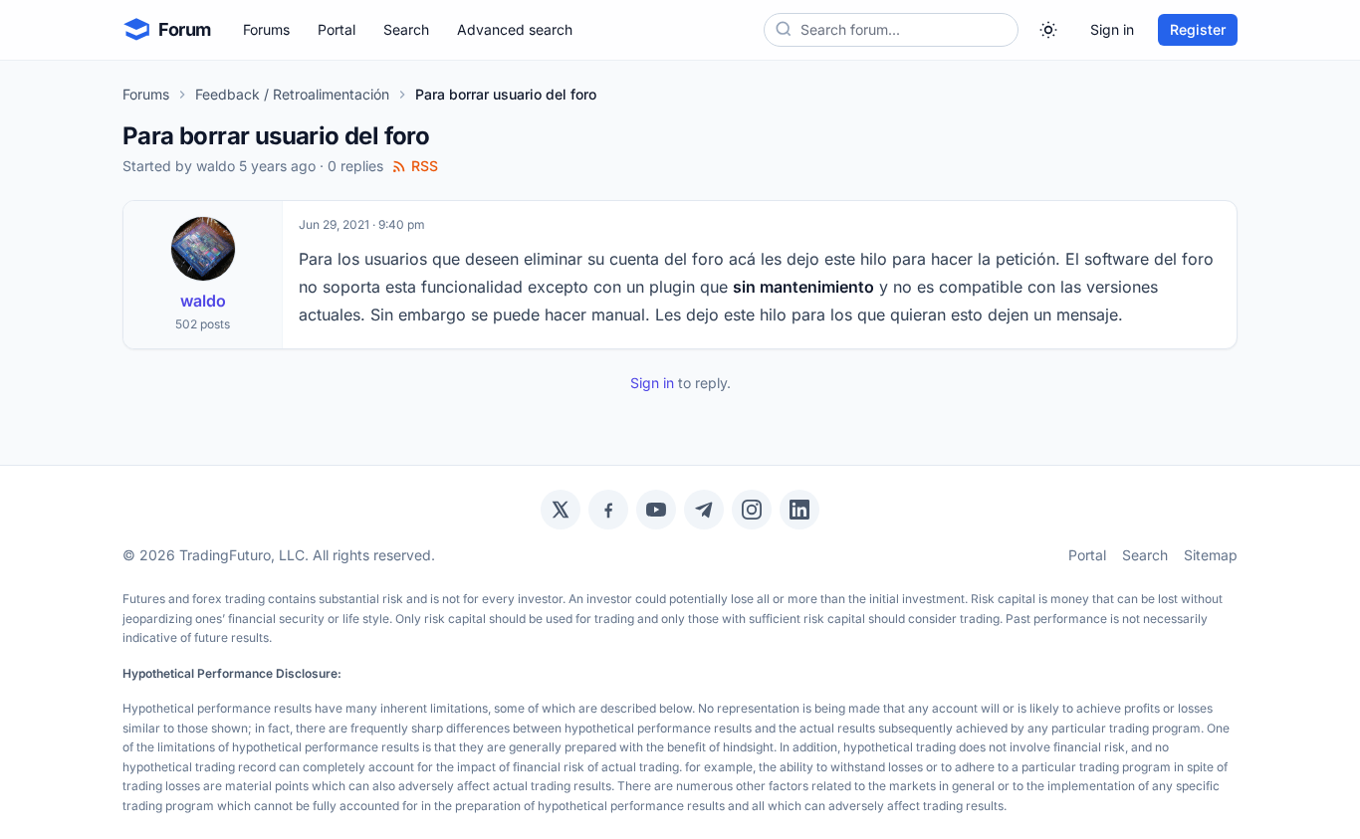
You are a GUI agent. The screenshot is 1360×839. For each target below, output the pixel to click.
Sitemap (1211, 554)
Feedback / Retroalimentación (292, 94)
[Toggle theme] (1048, 30)
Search (406, 29)
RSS (424, 165)
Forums (266, 29)
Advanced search (514, 29)
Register (1198, 29)
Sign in (1112, 29)
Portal (336, 29)
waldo (215, 165)
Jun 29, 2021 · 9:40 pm (362, 224)
